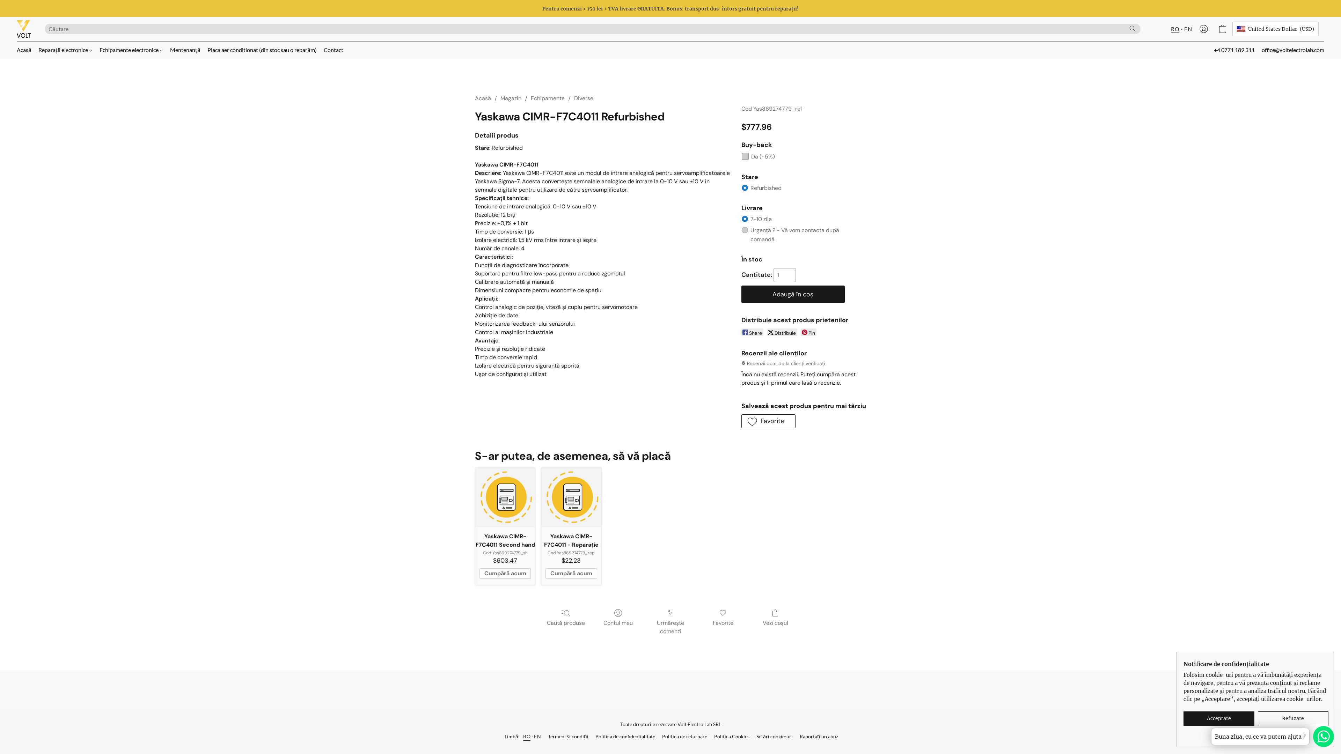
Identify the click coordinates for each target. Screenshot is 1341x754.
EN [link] (537, 736)
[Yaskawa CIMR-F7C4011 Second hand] (505, 497)
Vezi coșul (775, 623)
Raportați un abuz (819, 736)
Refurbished (766, 188)
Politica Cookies (731, 736)
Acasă (24, 49)
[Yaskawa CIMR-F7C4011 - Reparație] (571, 497)
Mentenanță (185, 49)
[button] (24, 29)
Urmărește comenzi (670, 627)
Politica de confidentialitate (625, 736)
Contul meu (618, 623)
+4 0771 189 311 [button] (1234, 49)
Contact (333, 49)
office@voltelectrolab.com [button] (1293, 49)
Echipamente (548, 98)
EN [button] (1188, 28)
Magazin (510, 98)
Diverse (583, 98)
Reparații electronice (63, 49)
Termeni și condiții (568, 736)
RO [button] (1175, 28)
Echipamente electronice (130, 49)
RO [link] (526, 736)
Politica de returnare (684, 736)
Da (763, 156)
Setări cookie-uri (774, 736)
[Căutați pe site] (1132, 29)
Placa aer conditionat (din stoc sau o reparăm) (262, 49)
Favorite (723, 623)
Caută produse (566, 623)
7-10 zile (761, 219)
